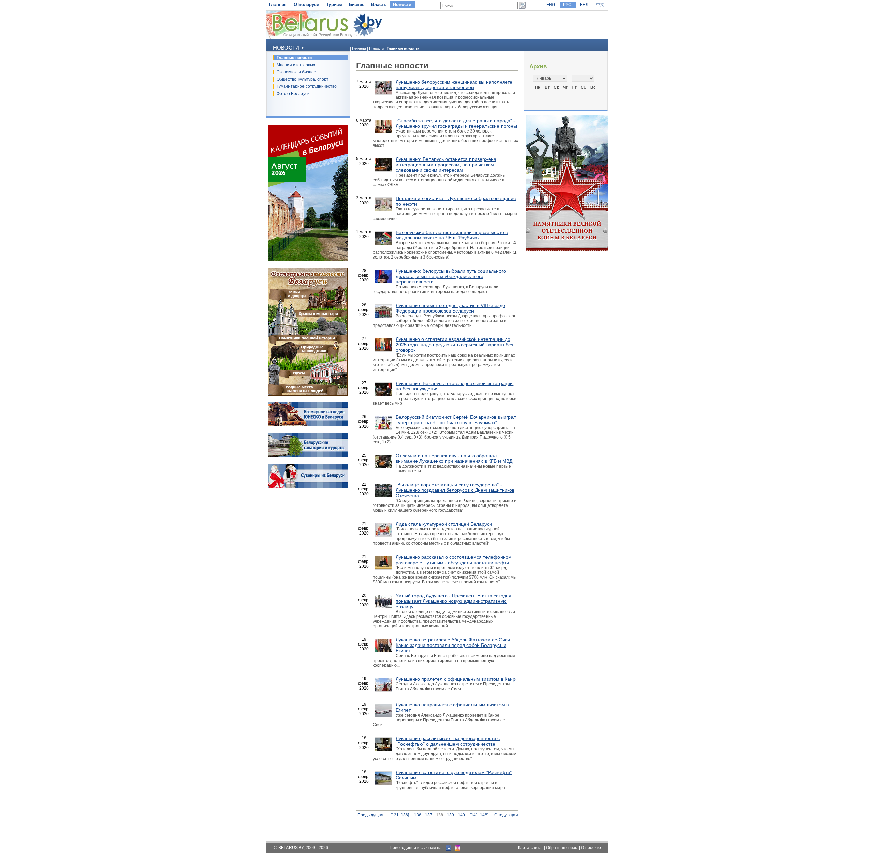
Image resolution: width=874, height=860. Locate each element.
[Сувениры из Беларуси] (308, 486)
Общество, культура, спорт (302, 79)
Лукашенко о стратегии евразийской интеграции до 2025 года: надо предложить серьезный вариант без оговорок (454, 344)
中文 (600, 4)
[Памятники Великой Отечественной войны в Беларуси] (567, 250)
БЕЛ (584, 4)
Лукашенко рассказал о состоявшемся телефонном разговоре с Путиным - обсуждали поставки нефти (454, 559)
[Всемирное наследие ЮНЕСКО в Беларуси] (308, 425)
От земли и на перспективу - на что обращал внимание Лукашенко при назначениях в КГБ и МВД (454, 458)
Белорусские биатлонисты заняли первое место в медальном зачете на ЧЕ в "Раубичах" (452, 235)
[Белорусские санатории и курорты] (308, 456)
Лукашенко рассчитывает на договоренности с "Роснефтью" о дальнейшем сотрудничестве (448, 741)
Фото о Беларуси (293, 93)
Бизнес (356, 4)
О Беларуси (306, 4)
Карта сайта (530, 847)
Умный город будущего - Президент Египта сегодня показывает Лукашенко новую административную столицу (453, 601)
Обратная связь (561, 847)
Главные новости (294, 57)
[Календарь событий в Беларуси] (308, 260)
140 (461, 815)
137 (428, 815)
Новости (402, 4)
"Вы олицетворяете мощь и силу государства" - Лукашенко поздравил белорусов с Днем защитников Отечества (455, 490)
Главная (278, 4)
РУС (567, 4)
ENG (550, 4)
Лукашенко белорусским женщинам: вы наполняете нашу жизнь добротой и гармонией (454, 84)
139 (450, 815)
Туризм (334, 4)
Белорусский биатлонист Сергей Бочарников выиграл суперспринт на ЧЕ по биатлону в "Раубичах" (456, 419)
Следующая (506, 815)
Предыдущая (370, 815)
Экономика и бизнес (296, 72)
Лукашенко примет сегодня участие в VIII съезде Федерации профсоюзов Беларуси (450, 308)
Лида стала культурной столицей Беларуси (444, 524)
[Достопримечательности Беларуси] (308, 394)
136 (417, 815)
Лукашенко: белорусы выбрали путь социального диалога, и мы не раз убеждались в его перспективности (451, 276)
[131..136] (400, 815)
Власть (378, 4)
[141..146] (479, 815)
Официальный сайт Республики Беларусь (320, 35)
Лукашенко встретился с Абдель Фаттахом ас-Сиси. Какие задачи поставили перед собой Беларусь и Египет (453, 645)
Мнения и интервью (296, 65)
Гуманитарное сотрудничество (307, 86)
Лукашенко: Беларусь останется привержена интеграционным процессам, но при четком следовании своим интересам (446, 164)
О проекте (591, 847)
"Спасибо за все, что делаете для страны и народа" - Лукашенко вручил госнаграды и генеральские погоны (456, 123)
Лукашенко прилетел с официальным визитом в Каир (456, 679)
